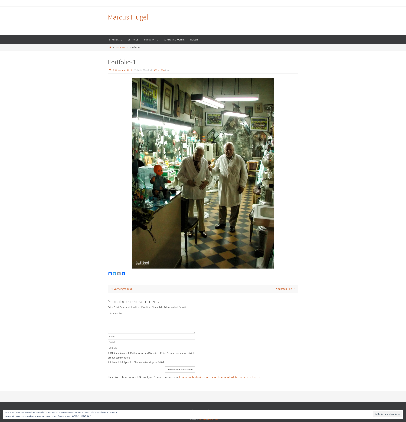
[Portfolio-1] (203, 173)
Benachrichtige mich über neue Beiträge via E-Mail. (138, 362)
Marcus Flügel (128, 17)
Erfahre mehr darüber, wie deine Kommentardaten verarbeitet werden (220, 377)
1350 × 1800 (158, 70)
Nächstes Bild (284, 289)
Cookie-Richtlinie (81, 416)
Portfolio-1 (120, 47)
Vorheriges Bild (123, 289)
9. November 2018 (122, 70)
